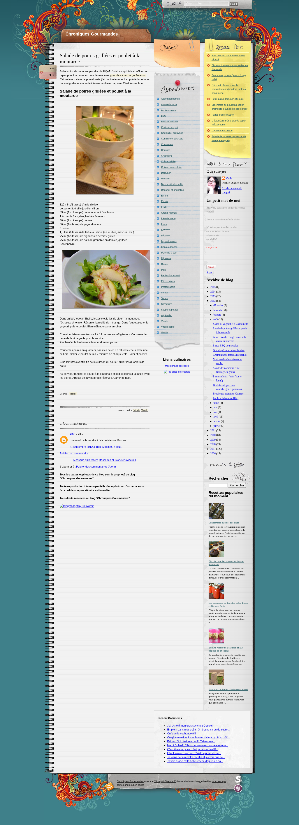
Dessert (165, 178)
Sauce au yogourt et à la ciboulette (230, 323)
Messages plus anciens (113, 460)
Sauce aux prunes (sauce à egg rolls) (229, 77)
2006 (213, 453)
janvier (217, 425)
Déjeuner (166, 172)
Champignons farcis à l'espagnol (229, 354)
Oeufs (164, 264)
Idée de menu (168, 218)
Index (164, 224)
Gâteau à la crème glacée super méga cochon (229, 122)
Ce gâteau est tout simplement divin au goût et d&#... (198, 737)
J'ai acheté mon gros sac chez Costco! (190, 725)
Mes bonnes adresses (177, 365)
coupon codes (136, 785)
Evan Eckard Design (238, 788)
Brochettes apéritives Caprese (228, 393)
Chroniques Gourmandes (91, 34)
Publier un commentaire (74, 453)
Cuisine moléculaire (171, 167)
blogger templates (109, 786)
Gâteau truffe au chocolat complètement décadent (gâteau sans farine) (229, 89)
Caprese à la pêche (222, 130)
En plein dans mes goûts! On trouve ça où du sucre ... (198, 729)
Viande (164, 321)
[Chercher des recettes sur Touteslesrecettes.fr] (177, 371)
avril (216, 416)
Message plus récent (85, 460)
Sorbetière (166, 304)
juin (215, 407)
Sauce (164, 298)
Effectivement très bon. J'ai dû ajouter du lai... (194, 753)
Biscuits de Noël (169, 121)
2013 (213, 296)
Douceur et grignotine (172, 190)
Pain (163, 269)
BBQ (163, 115)
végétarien (166, 315)
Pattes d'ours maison (223, 114)
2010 (213, 435)
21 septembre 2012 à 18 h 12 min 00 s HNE (96, 446)
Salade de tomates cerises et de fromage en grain (229, 138)
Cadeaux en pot (169, 127)
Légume (165, 235)
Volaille (144, 410)
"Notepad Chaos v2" (165, 781)
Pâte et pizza (168, 281)
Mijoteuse (166, 258)
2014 (213, 291)
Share (209, 272)
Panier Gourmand (170, 275)
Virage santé (167, 326)
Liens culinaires (169, 247)
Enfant (164, 195)
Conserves (167, 144)
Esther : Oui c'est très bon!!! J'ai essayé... (191, 741)
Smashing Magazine (238, 779)
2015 (213, 287)
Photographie (168, 287)
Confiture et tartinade (172, 138)
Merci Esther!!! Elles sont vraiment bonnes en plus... (197, 745)
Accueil (131, 460)
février (217, 421)
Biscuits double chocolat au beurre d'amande (230, 67)
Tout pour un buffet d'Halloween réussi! (228, 57)
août (215, 319)
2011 (213, 430)
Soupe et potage (169, 309)
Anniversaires (168, 110)
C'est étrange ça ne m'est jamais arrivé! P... (192, 749)
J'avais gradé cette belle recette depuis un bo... (195, 761)
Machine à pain (169, 252)
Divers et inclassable (172, 184)
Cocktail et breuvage (172, 133)
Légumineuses (169, 241)
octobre (217, 314)
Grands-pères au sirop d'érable (228, 350)
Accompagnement (170, 98)
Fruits (164, 207)
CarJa (229, 178)
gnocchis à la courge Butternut (128, 75)
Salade (136, 410)
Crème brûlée (168, 161)
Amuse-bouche (169, 104)
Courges (165, 150)
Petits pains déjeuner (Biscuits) (228, 99)
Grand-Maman (169, 212)
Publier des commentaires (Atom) (96, 466)
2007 (213, 448)
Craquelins (166, 155)
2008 (213, 444)
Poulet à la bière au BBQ (226, 398)
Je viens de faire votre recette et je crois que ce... (196, 757)
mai (215, 412)
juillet (216, 402)
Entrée (164, 201)
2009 (213, 439)
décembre (218, 305)
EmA (72, 433)
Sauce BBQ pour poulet (225, 345)
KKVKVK (165, 230)
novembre (218, 310)
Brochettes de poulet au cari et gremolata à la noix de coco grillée (230, 107)
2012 (213, 300)
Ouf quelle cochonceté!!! (181, 733)
